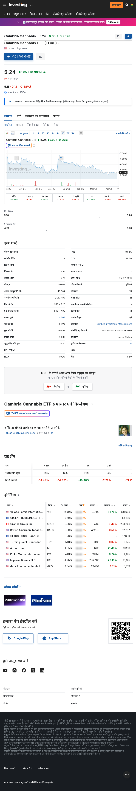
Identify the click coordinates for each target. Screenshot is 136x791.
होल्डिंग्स (19, 124)
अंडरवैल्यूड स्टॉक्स (62, 14)
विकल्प (56, 124)
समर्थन (74, 703)
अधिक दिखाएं (125, 445)
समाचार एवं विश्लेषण (37, 116)
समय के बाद (13, 92)
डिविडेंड (46, 124)
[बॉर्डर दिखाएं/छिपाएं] (81, 133)
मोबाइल (6, 688)
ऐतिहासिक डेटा (33, 124)
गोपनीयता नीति (26, 768)
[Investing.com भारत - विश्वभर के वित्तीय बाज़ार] (21, 5)
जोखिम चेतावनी (44, 768)
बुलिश (85, 386)
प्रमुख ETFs (19, 14)
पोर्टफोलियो (8, 696)
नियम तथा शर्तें (9, 768)
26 (130, 343)
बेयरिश (57, 386)
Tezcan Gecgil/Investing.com (19, 433)
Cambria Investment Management (114, 324)
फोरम (56, 116)
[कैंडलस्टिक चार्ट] (8, 133)
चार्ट (19, 116)
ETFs (7, 14)
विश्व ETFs (36, 14)
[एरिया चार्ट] (13, 133)
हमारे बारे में (76, 688)
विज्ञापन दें (75, 696)
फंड (47, 14)
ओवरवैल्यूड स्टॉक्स (85, 14)
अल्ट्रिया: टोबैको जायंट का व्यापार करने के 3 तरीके (32, 427)
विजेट (5, 703)
